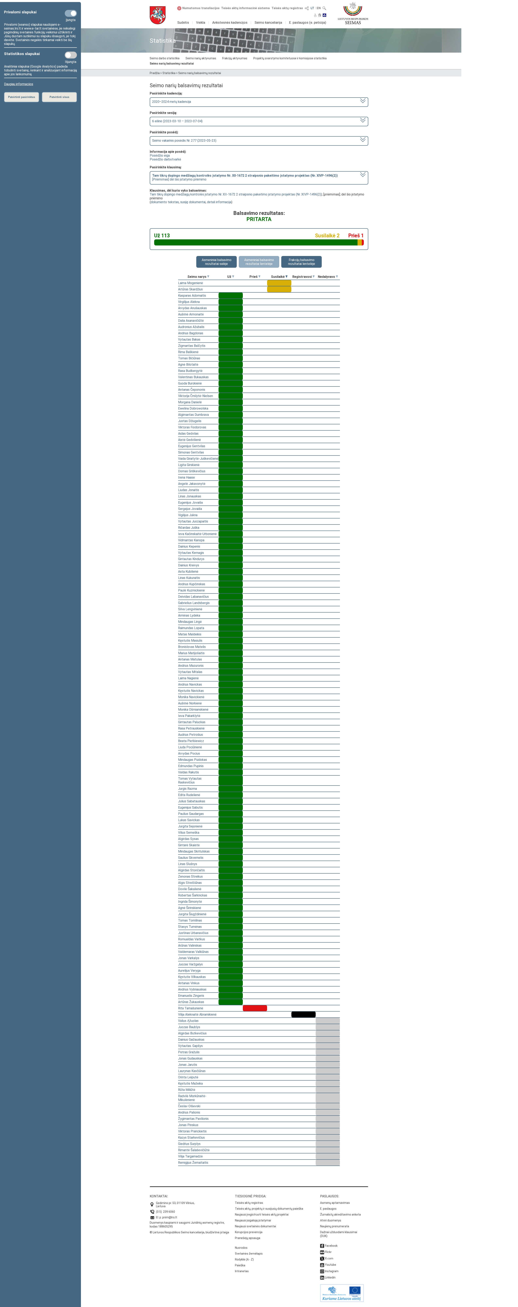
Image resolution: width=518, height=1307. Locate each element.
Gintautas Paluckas (191, 722)
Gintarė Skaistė (189, 845)
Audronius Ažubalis (191, 327)
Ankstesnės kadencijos (229, 22)
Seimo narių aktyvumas (201, 58)
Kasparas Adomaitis (192, 295)
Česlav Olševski (189, 1106)
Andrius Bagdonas (190, 333)
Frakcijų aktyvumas (234, 58)
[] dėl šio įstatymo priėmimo (245, 177)
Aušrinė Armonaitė (191, 314)
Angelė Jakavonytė (191, 484)
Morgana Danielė (190, 402)
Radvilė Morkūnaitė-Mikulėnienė (192, 1098)
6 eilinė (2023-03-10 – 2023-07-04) (177, 121)
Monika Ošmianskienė (193, 709)
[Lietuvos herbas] (158, 15)
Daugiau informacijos (18, 84)
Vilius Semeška (188, 833)
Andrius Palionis (189, 1112)
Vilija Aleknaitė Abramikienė (197, 1014)
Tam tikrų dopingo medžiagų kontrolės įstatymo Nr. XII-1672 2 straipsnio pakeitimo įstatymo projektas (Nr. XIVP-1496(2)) (236, 194)
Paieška (240, 1265)
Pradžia (155, 73)
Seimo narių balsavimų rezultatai (172, 63)
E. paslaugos (328, 1208)
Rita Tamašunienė (190, 1008)
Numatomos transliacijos (201, 8)
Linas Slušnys (187, 864)
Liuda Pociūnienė (190, 747)
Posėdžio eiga (160, 155)
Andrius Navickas (190, 684)
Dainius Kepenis (189, 546)
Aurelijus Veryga (189, 971)
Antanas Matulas (190, 659)
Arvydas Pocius (189, 753)
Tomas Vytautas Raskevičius (190, 780)
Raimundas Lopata (191, 628)
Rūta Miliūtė (186, 1090)
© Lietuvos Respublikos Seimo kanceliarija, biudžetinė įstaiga (189, 1232)
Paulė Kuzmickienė (191, 590)
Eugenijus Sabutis (190, 807)
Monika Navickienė (191, 697)
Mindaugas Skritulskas (194, 851)
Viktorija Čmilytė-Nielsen (195, 396)
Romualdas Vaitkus (191, 939)
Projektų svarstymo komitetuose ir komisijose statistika (290, 58)
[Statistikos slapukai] (71, 55)
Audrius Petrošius (190, 735)
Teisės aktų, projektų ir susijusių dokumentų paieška (269, 1208)
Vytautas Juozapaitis (193, 521)
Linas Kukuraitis (189, 578)
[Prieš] (259, 277)
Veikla (200, 22)
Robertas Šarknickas (192, 895)
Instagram (332, 1271)
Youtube (330, 1264)
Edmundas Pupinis (191, 766)
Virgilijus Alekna (189, 302)
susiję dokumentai (193, 202)
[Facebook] (322, 1245)
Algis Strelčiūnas (190, 883)
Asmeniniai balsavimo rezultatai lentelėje (259, 262)
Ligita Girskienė (189, 465)
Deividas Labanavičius (193, 597)
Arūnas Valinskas (190, 945)
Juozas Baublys (189, 1027)
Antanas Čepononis (191, 390)
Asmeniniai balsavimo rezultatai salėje (216, 262)
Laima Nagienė (188, 678)
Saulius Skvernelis (190, 858)
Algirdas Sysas (188, 839)
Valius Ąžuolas (188, 1021)
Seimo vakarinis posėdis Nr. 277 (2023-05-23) (184, 140)
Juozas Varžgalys (190, 964)
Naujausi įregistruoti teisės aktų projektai (262, 1214)
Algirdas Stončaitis (191, 870)
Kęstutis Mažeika (190, 1083)
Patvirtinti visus (59, 97)
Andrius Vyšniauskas (192, 989)
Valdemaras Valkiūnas (193, 952)
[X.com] (322, 1258)
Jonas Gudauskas (190, 1058)
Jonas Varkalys (188, 958)
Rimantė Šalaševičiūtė (194, 1150)
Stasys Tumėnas (190, 927)
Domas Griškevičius (191, 471)
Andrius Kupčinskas (191, 584)
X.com (329, 1258)
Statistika (168, 73)
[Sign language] (320, 16)
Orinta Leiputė (188, 1077)
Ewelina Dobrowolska (193, 408)
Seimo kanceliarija (268, 22)
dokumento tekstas (165, 202)
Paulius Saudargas (191, 814)
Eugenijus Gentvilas (191, 446)
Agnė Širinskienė (189, 908)
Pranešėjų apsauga (247, 1238)
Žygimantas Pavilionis (193, 1119)
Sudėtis (183, 22)
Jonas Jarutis (187, 1065)
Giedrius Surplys (189, 1144)
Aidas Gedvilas (188, 433)
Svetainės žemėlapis (249, 1253)
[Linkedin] (322, 1277)
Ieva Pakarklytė (189, 716)
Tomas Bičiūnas (189, 358)
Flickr (328, 1252)
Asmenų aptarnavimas (335, 1202)
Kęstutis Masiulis (190, 640)
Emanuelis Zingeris (191, 996)
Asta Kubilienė (188, 571)
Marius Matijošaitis (191, 653)
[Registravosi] (314, 277)
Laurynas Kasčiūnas (192, 1071)
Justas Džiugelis (189, 421)
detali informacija (219, 202)
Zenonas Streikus (190, 876)
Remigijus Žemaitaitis (193, 1163)
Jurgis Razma (187, 789)
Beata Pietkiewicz (191, 741)
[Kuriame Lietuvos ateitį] (342, 1301)
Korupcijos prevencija (248, 1232)
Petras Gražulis (189, 1052)
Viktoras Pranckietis (192, 1131)
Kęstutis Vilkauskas (192, 977)
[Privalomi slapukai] (71, 13)
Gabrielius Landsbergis (194, 603)
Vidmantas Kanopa (191, 540)
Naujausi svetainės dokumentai (255, 1226)
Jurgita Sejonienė (190, 826)
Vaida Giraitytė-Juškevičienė (198, 459)
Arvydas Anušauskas (192, 308)
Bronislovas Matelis (192, 647)
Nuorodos (241, 1247)
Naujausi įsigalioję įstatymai (253, 1220)
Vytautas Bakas (189, 339)
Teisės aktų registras (287, 8)
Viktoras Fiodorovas (192, 427)
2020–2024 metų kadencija (171, 102)
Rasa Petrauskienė (191, 728)
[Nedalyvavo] (337, 277)
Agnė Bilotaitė (188, 364)
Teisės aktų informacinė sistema (245, 8)
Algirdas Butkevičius (192, 1033)
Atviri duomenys (330, 1220)
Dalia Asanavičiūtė (191, 321)
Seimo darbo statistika (164, 58)
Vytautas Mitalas (190, 672)
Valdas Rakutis (188, 772)
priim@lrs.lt (169, 1217)
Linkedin (330, 1277)
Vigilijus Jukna (187, 515)
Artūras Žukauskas (191, 1002)
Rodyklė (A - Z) (244, 1259)
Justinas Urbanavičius (193, 933)
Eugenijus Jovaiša (190, 502)
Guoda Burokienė (190, 383)
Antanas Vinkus (189, 983)
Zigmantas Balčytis (191, 346)
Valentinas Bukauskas (193, 377)
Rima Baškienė (188, 352)
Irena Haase (186, 477)
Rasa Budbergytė (190, 371)
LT (312, 8)
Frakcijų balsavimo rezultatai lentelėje (301, 262)
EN (319, 8)
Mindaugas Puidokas (192, 760)
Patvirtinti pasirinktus (21, 97)
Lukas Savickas (189, 820)
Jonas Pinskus (188, 1125)
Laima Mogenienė (190, 283)
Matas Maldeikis (189, 634)
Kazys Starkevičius (191, 1137)
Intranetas (242, 1271)
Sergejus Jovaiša (190, 509)
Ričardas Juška (188, 528)
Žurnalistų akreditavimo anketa (340, 1214)
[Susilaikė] (287, 277)
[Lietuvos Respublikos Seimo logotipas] (353, 13)
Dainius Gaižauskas (191, 1040)
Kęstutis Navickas (191, 691)
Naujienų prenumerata (334, 1226)
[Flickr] (322, 1252)
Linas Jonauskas (189, 496)
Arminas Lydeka (189, 615)
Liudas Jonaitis (188, 490)
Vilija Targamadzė (190, 1156)
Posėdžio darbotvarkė (165, 159)
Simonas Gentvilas (191, 452)
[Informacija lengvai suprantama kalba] (324, 16)
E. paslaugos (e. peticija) (307, 22)
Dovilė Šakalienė (189, 889)
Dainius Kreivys (188, 565)
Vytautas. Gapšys (190, 1046)
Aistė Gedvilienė (189, 440)
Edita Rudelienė (189, 795)
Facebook (331, 1245)
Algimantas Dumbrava (193, 415)
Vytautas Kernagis (191, 553)
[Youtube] (322, 1264)
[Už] (233, 277)
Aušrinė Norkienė (190, 703)
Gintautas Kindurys (191, 559)
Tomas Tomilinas (190, 920)
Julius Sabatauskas (191, 801)
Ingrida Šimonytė (190, 902)
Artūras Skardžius (190, 289)
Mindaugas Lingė (190, 622)
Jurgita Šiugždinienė (192, 914)
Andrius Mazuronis (191, 666)
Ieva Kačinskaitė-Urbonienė (197, 534)
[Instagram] (322, 1271)
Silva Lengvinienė (190, 609)
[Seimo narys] (208, 277)
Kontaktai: (159, 1196)
